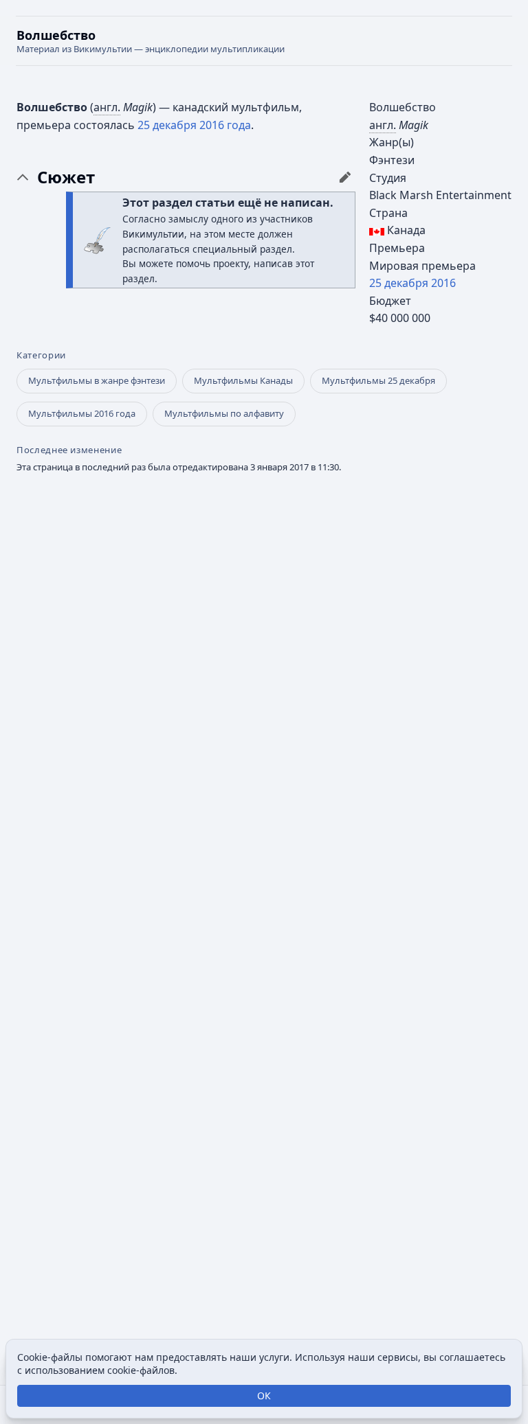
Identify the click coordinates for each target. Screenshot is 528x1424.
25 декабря (398, 282)
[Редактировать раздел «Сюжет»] (345, 177)
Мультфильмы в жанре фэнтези (96, 380)
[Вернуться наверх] (264, 41)
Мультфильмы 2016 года (81, 413)
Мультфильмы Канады (243, 380)
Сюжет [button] (66, 177)
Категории (41, 355)
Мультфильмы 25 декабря (378, 380)
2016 (443, 282)
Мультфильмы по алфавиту (224, 413)
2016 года (225, 125)
